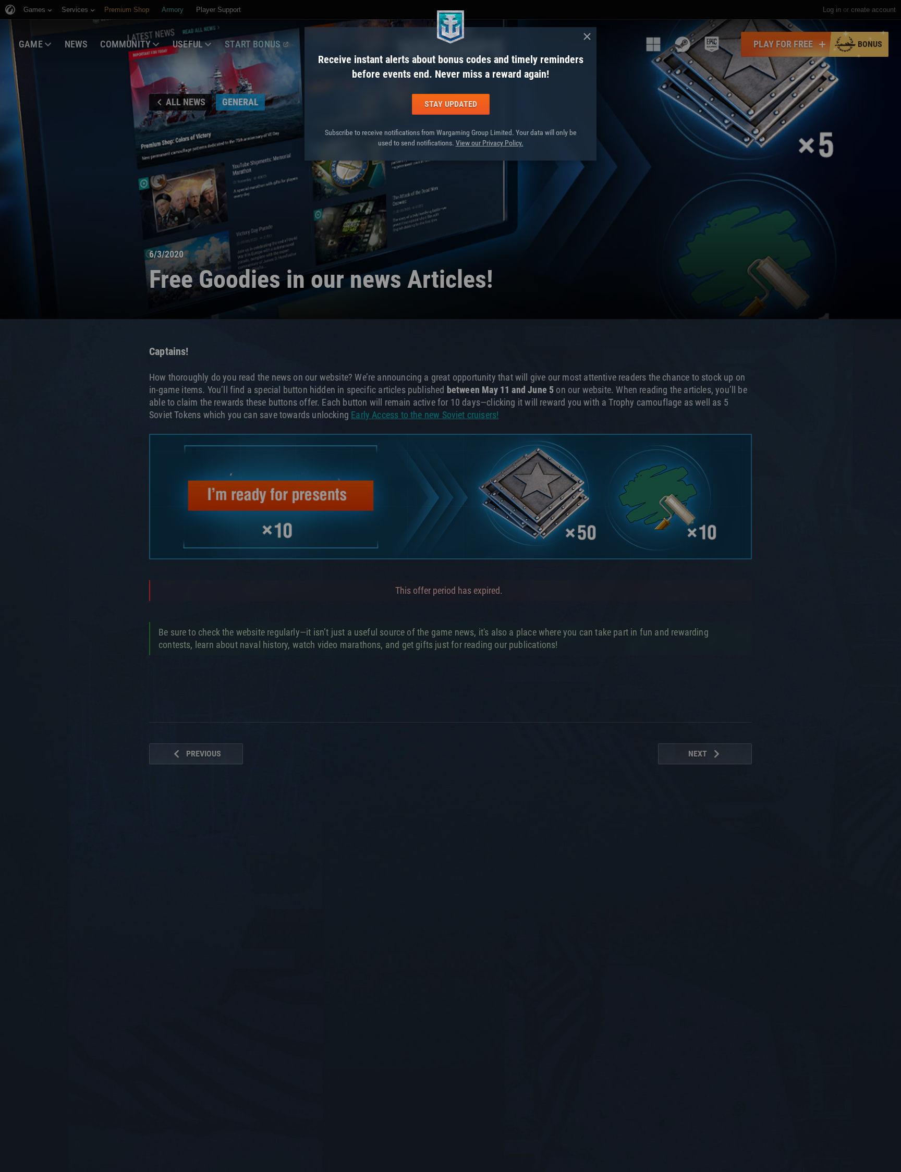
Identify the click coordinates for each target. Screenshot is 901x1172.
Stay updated (450, 104)
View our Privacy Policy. (489, 143)
